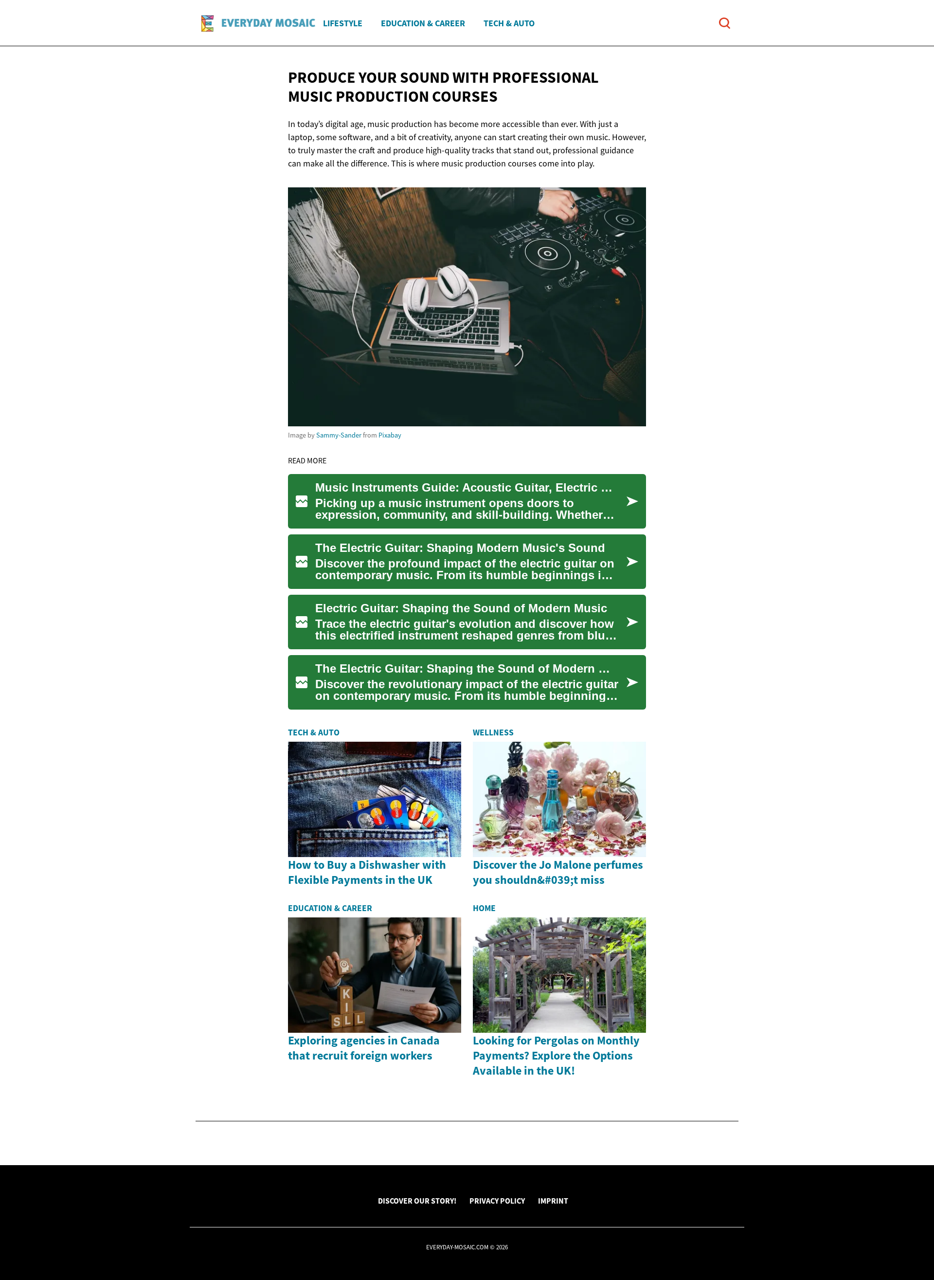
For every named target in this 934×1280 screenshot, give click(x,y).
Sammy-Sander (338, 435)
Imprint (553, 1201)
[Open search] (724, 23)
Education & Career (423, 23)
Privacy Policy (497, 1201)
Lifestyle (342, 23)
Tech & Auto (509, 23)
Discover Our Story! (417, 1201)
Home (484, 908)
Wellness (493, 732)
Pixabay (389, 435)
